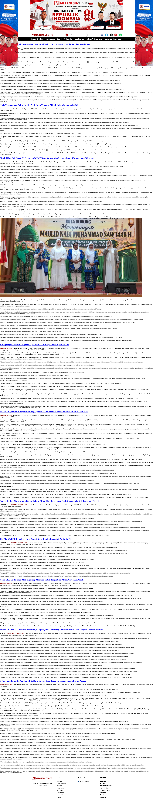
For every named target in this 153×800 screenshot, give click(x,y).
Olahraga (60, 790)
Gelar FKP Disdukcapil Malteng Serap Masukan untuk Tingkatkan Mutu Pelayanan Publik (41, 580)
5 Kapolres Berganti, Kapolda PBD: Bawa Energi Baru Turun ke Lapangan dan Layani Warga (43, 681)
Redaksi (103, 797)
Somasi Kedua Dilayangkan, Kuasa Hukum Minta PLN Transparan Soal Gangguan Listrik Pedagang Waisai (49, 501)
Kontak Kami (104, 788)
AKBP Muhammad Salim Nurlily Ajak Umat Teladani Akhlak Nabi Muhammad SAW (39, 105)
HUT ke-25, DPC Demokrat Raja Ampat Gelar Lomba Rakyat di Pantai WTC (35, 539)
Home (33, 39)
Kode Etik (103, 783)
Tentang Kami (105, 781)
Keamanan (108, 39)
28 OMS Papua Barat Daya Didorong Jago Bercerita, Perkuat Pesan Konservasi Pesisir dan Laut (44, 411)
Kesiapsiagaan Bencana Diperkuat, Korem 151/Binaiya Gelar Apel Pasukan (34, 344)
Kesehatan (98, 39)
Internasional (50, 39)
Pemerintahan (78, 39)
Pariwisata (117, 39)
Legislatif (89, 39)
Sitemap (103, 792)
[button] (86, 35)
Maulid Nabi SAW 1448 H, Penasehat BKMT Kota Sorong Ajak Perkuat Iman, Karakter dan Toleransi (47, 158)
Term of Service (106, 785)
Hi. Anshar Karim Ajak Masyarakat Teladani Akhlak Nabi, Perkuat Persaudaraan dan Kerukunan (45, 44)
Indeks (59, 797)
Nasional (40, 39)
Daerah (59, 39)
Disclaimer (104, 795)
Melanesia (68, 39)
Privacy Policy (105, 790)
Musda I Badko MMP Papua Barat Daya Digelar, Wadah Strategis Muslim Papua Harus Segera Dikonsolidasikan (51, 630)
